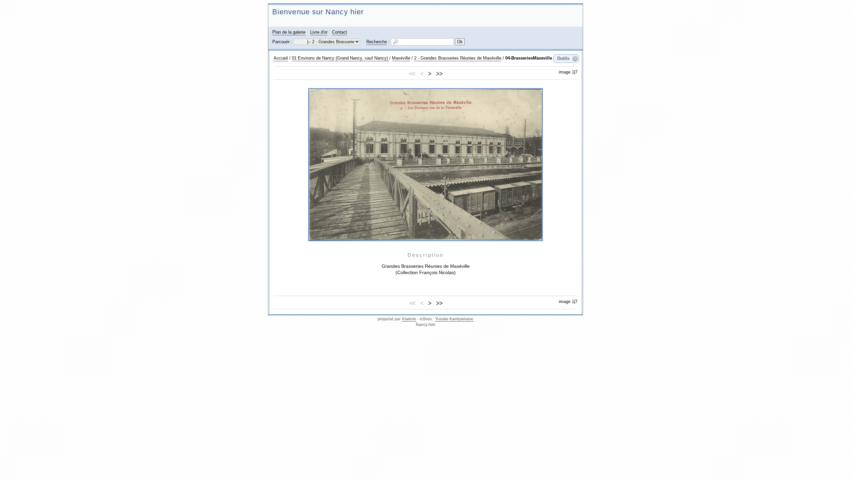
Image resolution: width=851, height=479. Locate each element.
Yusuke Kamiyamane (454, 319)
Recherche (376, 41)
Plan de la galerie (288, 32)
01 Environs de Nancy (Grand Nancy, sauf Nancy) (340, 58)
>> (439, 73)
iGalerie (409, 319)
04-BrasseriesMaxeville (528, 58)
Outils (563, 58)
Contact (339, 32)
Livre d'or (318, 32)
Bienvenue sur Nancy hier (318, 12)
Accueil (281, 58)
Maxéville (401, 58)
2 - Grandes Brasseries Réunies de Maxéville (457, 58)
